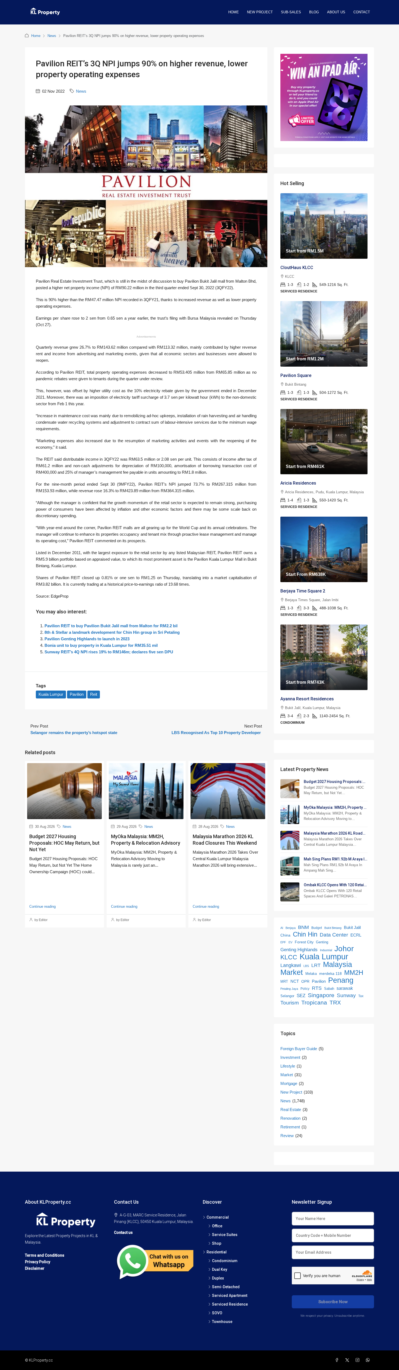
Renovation (290, 1118)
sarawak (345, 988)
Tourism (289, 1003)
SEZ (301, 995)
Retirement (290, 1127)
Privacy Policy (37, 1262)
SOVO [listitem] (217, 1313)
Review (287, 1135)
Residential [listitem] (217, 1252)
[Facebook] (338, 1360)
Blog (314, 12)
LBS (306, 966)
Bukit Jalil (352, 927)
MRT (284, 981)
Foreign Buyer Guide (298, 1048)
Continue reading (42, 906)
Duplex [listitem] (218, 1278)
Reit (93, 694)
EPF (283, 942)
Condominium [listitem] (224, 1261)
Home (233, 12)
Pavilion (77, 694)
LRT (316, 965)
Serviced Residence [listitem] (230, 1304)
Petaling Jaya (289, 988)
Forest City (304, 942)
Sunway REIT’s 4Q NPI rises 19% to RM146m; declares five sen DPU (109, 652)
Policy (304, 988)
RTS (317, 988)
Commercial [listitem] (218, 1217)
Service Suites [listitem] (224, 1234)
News (51, 36)
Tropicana (314, 1002)
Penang (340, 980)
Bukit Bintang (332, 927)
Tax (360, 996)
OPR (305, 981)
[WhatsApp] (369, 1360)
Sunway (346, 995)
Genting (322, 942)
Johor (344, 948)
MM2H (353, 972)
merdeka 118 (330, 974)
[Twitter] (348, 1360)
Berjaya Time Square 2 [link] (302, 591)
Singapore (321, 995)
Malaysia (337, 964)
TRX (335, 1002)
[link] (324, 226)
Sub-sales (291, 12)
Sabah (329, 989)
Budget (316, 928)
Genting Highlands (299, 949)
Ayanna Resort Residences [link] (307, 698)
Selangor (287, 996)
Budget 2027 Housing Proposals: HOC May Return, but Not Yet (64, 843)
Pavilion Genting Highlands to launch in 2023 (87, 638)
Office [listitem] (217, 1226)
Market (291, 972)
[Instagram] (359, 1360)
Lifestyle (287, 1066)
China (285, 935)
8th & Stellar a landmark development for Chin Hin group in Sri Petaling (112, 632)
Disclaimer (35, 1268)
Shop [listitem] (216, 1243)
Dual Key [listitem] (219, 1269)
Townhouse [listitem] (222, 1321)
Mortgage (288, 1083)
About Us (336, 12)
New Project (260, 12)
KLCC (288, 957)
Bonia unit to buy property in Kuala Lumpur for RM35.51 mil (101, 645)
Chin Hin (305, 934)
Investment (290, 1057)
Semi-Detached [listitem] (226, 1287)
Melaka (311, 974)
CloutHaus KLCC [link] (296, 267)
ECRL (355, 935)
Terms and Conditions (44, 1255)
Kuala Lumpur (51, 694)
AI (281, 927)
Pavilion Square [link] (295, 375)
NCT (294, 981)
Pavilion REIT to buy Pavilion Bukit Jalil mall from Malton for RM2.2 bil (111, 625)
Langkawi (290, 965)
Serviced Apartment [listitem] (229, 1295)
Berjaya (291, 927)
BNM (303, 927)
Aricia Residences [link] (298, 483)
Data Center (334, 935)
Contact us (123, 1232)
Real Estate (290, 1109)
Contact (361, 12)
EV (290, 942)
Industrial (326, 950)
